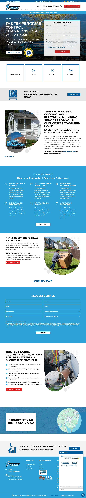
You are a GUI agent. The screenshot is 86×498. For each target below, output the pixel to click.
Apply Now (74, 448)
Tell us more (9, 316)
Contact (41, 468)
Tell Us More (48, 35)
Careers (41, 466)
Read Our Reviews (75, 1)
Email (47, 28)
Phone (64, 28)
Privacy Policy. (62, 47)
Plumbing (29, 468)
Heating (28, 466)
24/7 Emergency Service (13, 1)
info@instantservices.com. (53, 47)
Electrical (28, 470)
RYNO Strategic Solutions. (53, 495)
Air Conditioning (30, 464)
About (40, 464)
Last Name (65, 25)
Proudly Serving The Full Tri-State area (43, 12)
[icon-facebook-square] (57, 488)
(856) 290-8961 (54, 6)
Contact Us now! (14, 52)
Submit (62, 52)
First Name (48, 25)
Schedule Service (73, 6)
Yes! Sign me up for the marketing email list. (54, 39)
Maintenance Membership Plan (43, 1)
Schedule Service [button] (12, 262)
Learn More (74, 94)
